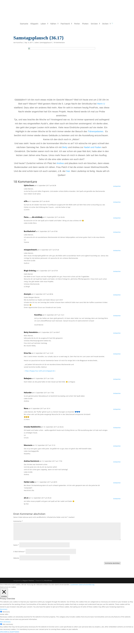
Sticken (105, 24)
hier (68, 171)
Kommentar (18, 521)
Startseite (24, 24)
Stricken (94, 24)
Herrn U (101, 103)
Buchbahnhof (29, 231)
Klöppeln (34, 24)
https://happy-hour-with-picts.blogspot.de (40, 371)
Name (16, 545)
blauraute (28, 445)
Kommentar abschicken (112, 563)
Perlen (77, 24)
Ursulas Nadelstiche (32, 427)
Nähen (53, 24)
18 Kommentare (59, 42)
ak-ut (26, 498)
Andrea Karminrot (31, 461)
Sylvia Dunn (29, 185)
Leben (43, 24)
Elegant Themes (28, 581)
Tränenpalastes (95, 131)
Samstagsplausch (46, 42)
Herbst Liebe (29, 482)
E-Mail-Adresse (19, 552)
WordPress (48, 581)
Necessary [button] (3, 609)
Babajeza (28, 378)
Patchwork (65, 24)
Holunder (28, 392)
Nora (26, 408)
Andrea (60, 163)
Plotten (85, 24)
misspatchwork (30, 250)
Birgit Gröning (30, 270)
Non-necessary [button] (5, 622)
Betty (65, 147)
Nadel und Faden (92, 147)
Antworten (117, 186)
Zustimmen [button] (74, 585)
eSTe (25, 201)
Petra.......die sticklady (33, 217)
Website (16, 558)
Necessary (6, 612)
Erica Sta (27, 353)
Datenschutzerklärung (86, 585)
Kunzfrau (19, 42)
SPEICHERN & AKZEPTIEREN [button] (9, 632)
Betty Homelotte (31, 332)
